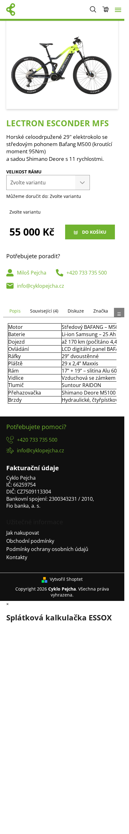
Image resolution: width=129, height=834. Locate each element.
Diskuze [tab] (76, 311)
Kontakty (16, 557)
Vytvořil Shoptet (66, 579)
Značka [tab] (100, 311)
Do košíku (94, 232)
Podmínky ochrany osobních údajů (47, 549)
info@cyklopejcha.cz (40, 285)
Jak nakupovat (22, 532)
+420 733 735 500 (86, 272)
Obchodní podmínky (30, 540)
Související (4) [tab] (44, 311)
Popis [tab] (15, 311)
